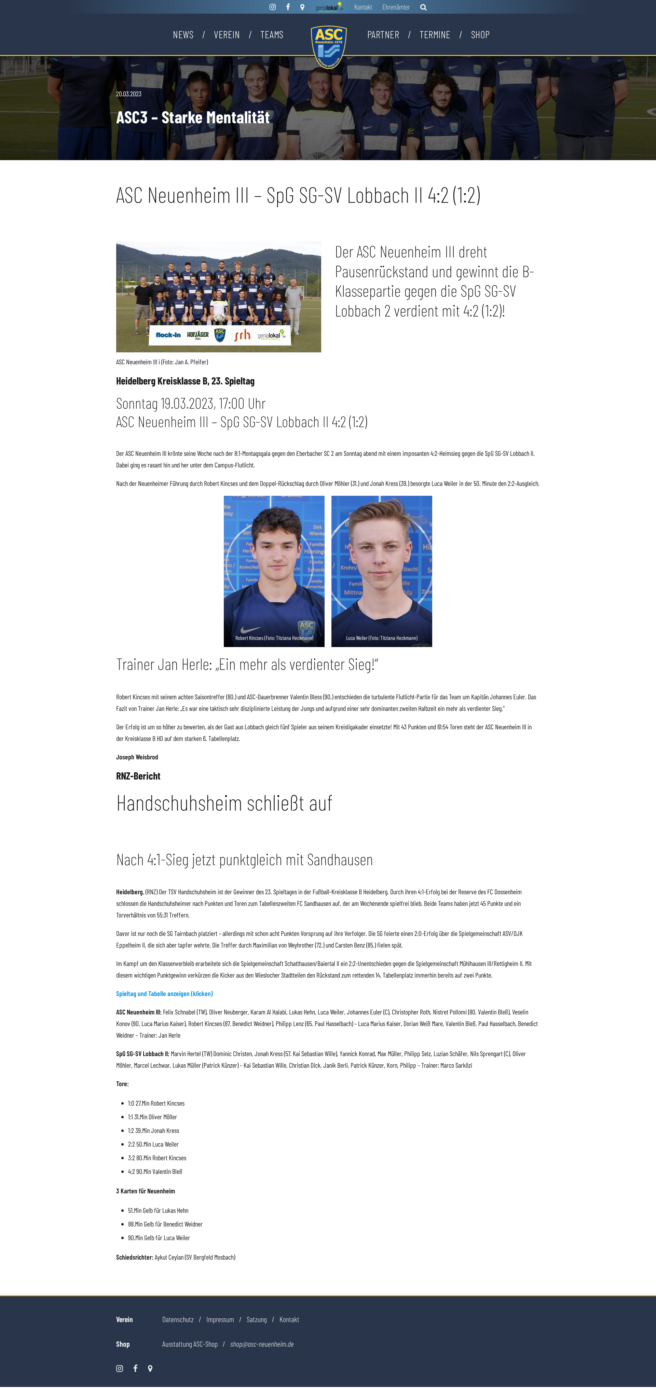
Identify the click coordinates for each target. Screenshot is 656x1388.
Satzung (257, 1319)
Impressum (220, 1319)
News (183, 34)
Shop (480, 34)
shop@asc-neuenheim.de (262, 1344)
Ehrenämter (396, 6)
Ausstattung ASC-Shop (190, 1343)
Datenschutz (178, 1319)
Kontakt (363, 6)
